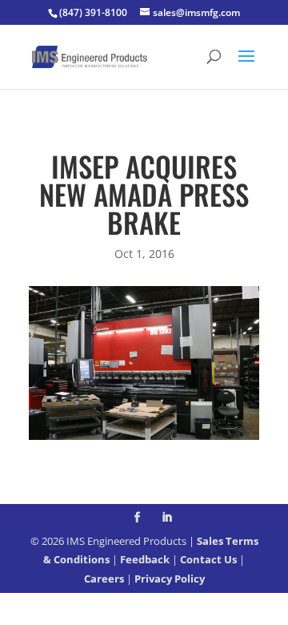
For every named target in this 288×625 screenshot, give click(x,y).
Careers (104, 578)
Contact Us (208, 559)
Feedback (145, 559)
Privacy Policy (169, 578)
